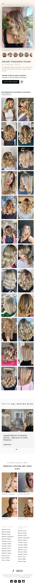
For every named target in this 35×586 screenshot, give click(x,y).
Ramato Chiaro (6, 553)
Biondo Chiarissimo (8, 536)
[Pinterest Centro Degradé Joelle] (19, 581)
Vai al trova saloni (10, 81)
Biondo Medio (6, 532)
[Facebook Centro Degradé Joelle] (12, 581)
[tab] (16, 449)
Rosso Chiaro (6, 560)
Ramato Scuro (6, 548)
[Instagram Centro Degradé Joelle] (16, 581)
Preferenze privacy (25, 577)
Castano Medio (6, 543)
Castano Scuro (6, 541)
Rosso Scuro (6, 555)
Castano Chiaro (6, 546)
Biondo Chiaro (6, 534)
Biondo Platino (6, 539)
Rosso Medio (6, 558)
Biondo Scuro (6, 529)
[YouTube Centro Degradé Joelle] (23, 581)
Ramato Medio (6, 551)
